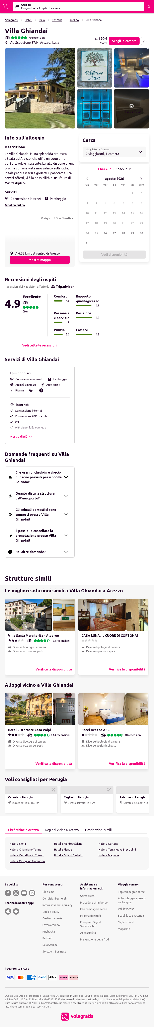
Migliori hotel (126, 922)
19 (105, 223)
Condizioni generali (55, 898)
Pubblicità (49, 931)
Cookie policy (51, 911)
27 (114, 233)
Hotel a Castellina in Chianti (27, 855)
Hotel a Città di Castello (68, 855)
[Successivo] (141, 179)
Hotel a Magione (109, 855)
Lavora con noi (51, 925)
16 (141, 213)
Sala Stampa (50, 945)
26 (105, 233)
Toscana (57, 20)
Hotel (28, 20)
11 (96, 213)
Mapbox (48, 218)
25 (96, 233)
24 (87, 233)
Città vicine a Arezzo (23, 830)
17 (87, 223)
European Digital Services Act (90, 924)
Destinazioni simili (98, 830)
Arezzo (74, 20)
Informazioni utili (90, 915)
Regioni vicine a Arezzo (62, 830)
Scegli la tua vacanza (131, 915)
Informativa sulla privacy (57, 905)
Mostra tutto (15, 205)
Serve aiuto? (87, 896)
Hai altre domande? (30, 552)
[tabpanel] (77, 853)
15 (132, 213)
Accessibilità (88, 932)
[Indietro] (87, 179)
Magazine (124, 928)
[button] (40, 88)
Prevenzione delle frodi (94, 939)
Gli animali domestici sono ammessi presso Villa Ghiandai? (35, 514)
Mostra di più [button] (18, 436)
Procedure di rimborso (94, 902)
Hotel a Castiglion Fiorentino (27, 861)
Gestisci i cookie (52, 918)
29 (132, 233)
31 (87, 243)
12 (105, 213)
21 (123, 223)
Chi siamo (48, 892)
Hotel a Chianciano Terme (25, 849)
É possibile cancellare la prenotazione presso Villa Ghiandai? (35, 535)
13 (114, 213)
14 (123, 213)
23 (141, 223)
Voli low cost (126, 909)
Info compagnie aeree (93, 909)
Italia (42, 20)
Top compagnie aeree (131, 892)
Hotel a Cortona (108, 843)
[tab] (23, 830)
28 (123, 233)
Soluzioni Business (54, 951)
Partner (47, 938)
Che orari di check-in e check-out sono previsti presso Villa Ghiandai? (38, 477)
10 (87, 213)
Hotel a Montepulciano (68, 843)
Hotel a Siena (18, 843)
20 (114, 223)
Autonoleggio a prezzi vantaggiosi (132, 900)
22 (132, 223)
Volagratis (11, 20)
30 (141, 233)
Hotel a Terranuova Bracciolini (117, 849)
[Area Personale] (149, 6)
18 (96, 223)
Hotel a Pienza (63, 849)
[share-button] (145, 41)
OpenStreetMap (65, 218)
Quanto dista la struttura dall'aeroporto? (35, 496)
